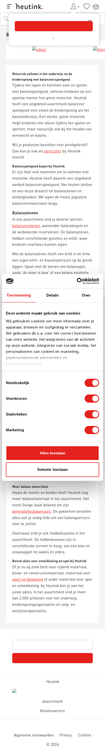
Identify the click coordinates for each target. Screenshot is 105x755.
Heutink (52, 681)
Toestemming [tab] (19, 295)
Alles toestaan (52, 453)
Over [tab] (86, 295)
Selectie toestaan (52, 469)
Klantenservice (52, 710)
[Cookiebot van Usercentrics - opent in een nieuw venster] (77, 281)
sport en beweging (27, 579)
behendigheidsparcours (31, 511)
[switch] (92, 398)
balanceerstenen (26, 225)
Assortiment (52, 701)
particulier (52, 150)
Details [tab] (52, 295)
